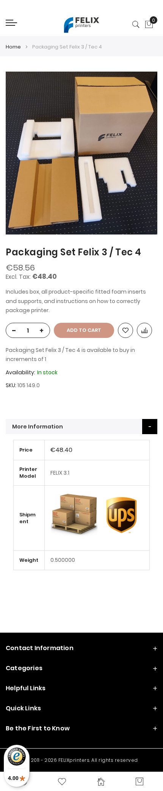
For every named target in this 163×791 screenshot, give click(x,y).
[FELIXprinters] (81, 24)
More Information (37, 426)
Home (13, 46)
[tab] (81, 426)
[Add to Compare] (144, 330)
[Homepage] (101, 781)
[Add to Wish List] (125, 330)
